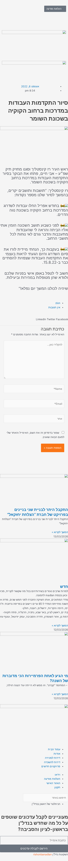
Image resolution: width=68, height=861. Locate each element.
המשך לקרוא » (60, 532)
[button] (62, 319)
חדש (64, 586)
